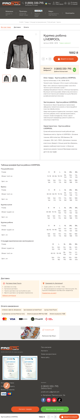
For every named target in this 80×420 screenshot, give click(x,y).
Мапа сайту (45, 357)
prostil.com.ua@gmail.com (50, 392)
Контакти (44, 351)
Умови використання (48, 354)
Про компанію (46, 347)
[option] (20, 52)
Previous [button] (4, 52)
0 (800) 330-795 (34, 3)
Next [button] (36, 52)
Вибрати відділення (9, 295)
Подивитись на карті (49, 293)
